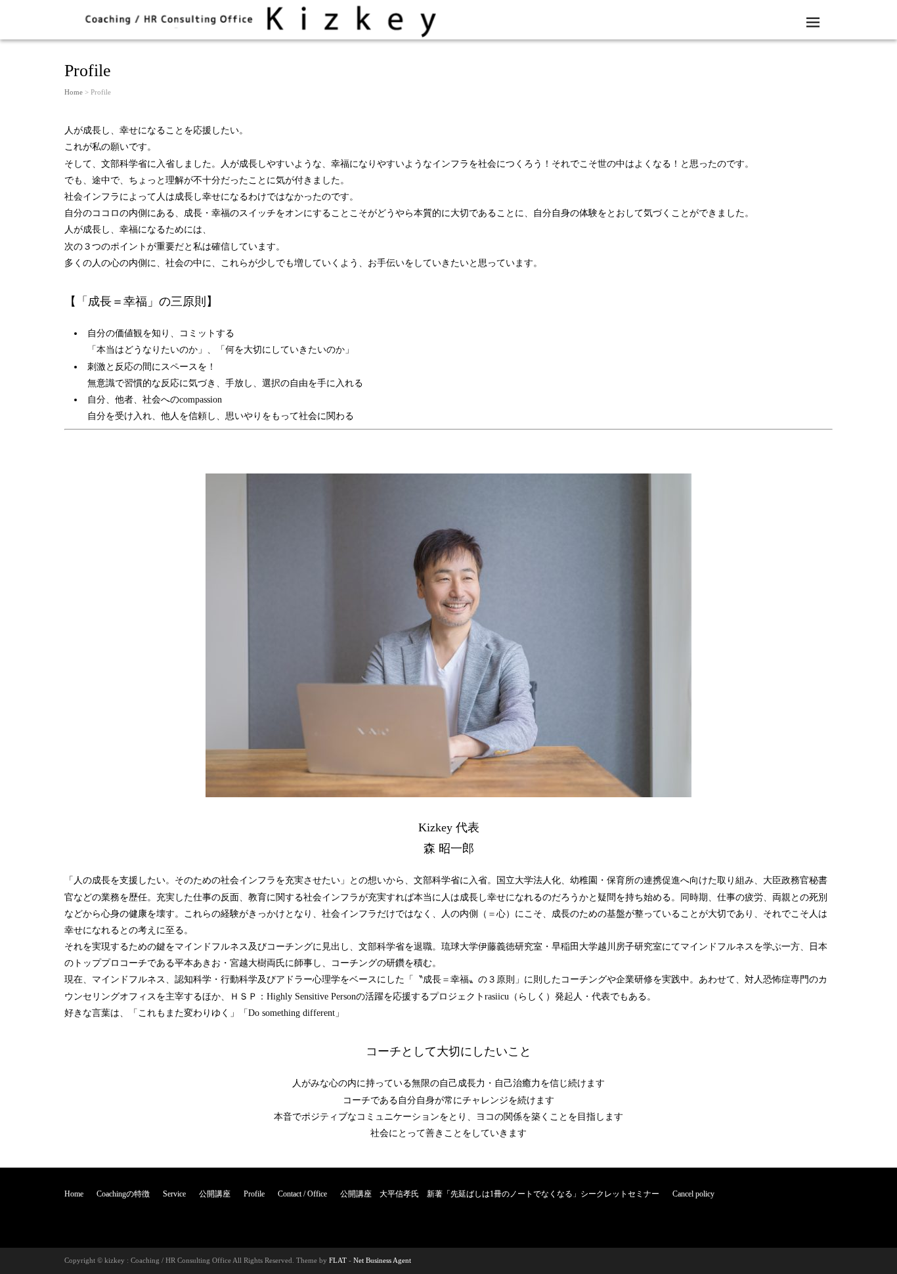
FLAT (338, 1260)
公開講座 (214, 1193)
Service (174, 1193)
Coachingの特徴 (123, 1193)
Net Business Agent (382, 1260)
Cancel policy (693, 1193)
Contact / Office (302, 1193)
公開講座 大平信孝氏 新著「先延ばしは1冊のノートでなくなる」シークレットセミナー (499, 1193)
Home (73, 92)
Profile (254, 1193)
